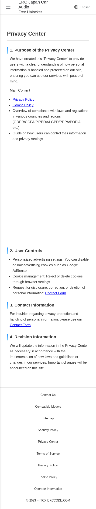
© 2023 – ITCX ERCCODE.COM (48, 500)
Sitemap (48, 418)
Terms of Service (48, 453)
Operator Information (48, 489)
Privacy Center (48, 441)
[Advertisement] (48, 193)
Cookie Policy (23, 105)
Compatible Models (48, 406)
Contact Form (55, 293)
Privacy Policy (23, 99)
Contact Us (48, 395)
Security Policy (48, 430)
